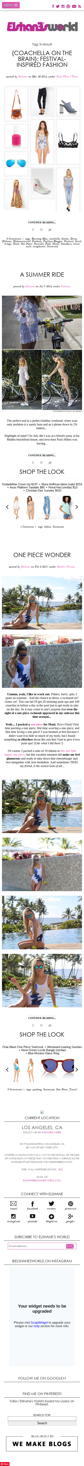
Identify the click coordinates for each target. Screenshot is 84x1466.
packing (37, 1089)
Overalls (39, 244)
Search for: (42, 1415)
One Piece (26, 244)
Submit (71, 1246)
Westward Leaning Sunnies (64, 1047)
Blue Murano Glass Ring (43, 1053)
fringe (7, 244)
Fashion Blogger (53, 241)
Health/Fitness (66, 567)
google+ (70, 1221)
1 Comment (27, 527)
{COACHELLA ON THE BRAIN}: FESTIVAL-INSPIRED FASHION (42, 58)
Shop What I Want (67, 76)
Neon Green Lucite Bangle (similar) (43, 1050)
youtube (32, 1221)
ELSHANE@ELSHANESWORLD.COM (42, 1180)
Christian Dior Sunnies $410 (43, 490)
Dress (73, 239)
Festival (68, 241)
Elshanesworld (21, 241)
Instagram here (51, 1132)
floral (78, 241)
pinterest (70, 1209)
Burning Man (39, 239)
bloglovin (51, 1221)
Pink (48, 244)
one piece (37, 724)
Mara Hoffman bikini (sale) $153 (61, 484)
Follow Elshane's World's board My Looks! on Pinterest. (42, 1402)
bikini (47, 527)
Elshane (7, 241)
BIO (61, 1169)
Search (42, 1423)
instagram (13, 1221)
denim (65, 239)
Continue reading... (42, 222)
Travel (73, 1089)
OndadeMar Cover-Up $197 (20, 484)
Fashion (37, 241)
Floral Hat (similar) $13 (62, 487)
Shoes (55, 244)
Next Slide (76, 507)
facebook (32, 1209)
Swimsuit (52, 246)
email (13, 1209)
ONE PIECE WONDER (42, 554)
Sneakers (66, 244)
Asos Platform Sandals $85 (27, 487)
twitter (51, 1209)
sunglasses (39, 246)
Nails (16, 244)
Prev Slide (7, 507)
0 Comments (13, 239)
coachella (54, 239)
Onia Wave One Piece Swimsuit (22, 1047)
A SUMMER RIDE (42, 274)
